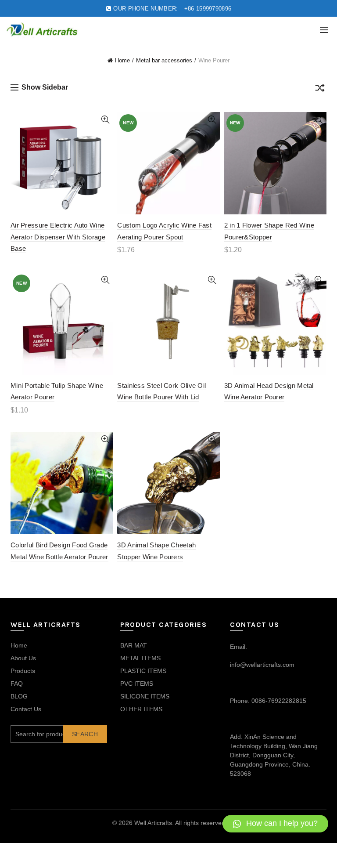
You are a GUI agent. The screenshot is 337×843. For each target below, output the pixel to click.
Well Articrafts (153, 822)
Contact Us (26, 709)
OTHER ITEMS (141, 709)
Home (122, 60)
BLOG (19, 696)
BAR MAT (133, 645)
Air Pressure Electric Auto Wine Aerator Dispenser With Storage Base (58, 236)
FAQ (17, 683)
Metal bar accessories (164, 60)
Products (23, 670)
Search (85, 734)
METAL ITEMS (140, 658)
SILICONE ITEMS (144, 696)
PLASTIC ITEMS (143, 670)
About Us (23, 658)
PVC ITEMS (136, 683)
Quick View (105, 119)
